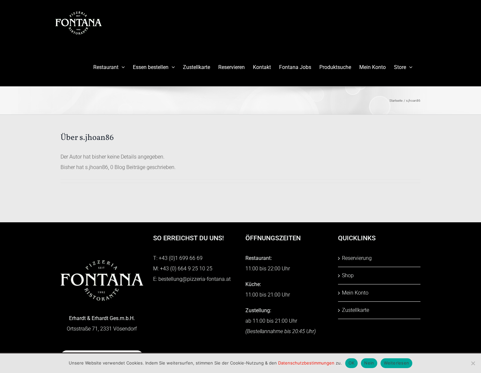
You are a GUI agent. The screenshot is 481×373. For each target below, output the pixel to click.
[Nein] (473, 363)
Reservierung (357, 258)
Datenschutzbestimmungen (306, 362)
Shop (348, 275)
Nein (369, 362)
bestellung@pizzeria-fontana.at (194, 279)
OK (351, 362)
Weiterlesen (396, 362)
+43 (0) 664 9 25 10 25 (186, 268)
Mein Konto (355, 293)
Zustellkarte (355, 310)
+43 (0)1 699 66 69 (181, 258)
